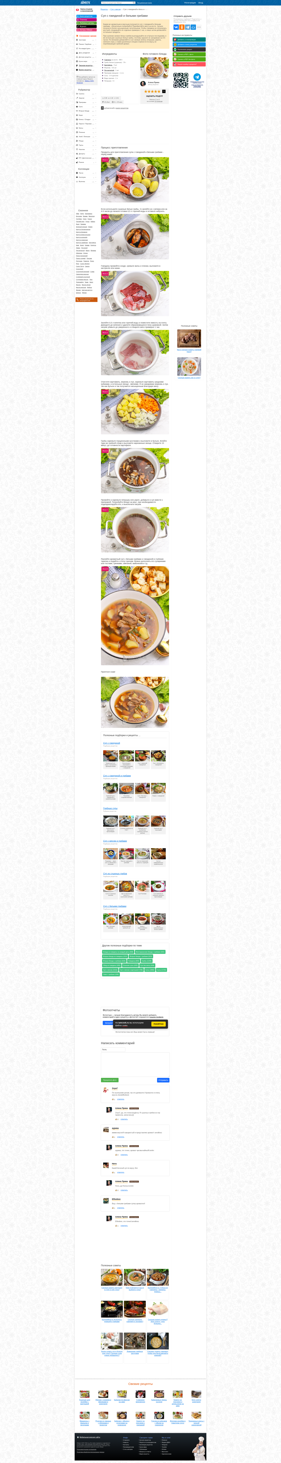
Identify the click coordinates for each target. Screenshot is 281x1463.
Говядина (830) (133, 961)
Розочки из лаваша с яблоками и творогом (103, 1423)
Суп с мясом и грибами (115, 841)
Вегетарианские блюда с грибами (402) (150, 952)
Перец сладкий (81, 258)
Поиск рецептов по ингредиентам (87, 299)
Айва (77, 213)
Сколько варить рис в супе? (189, 378)
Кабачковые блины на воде (159, 1401)
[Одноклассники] (182, 27)
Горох (84, 219)
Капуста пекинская (82, 240)
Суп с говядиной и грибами (117, 775)
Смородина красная (82, 274)
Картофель (92, 242)
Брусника (79, 216)
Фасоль (78, 285)
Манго (88, 250)
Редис (92, 261)
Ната (114, 1164)
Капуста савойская (82, 242)
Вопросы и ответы (145, 1451)
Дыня (77, 224)
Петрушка (79, 261)
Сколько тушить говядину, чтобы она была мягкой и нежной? (157, 1353)
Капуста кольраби (81, 237)
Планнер (83, 20)
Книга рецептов (86, 16)
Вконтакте (165, 1451)
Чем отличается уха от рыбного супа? (135, 1289)
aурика (115, 1128)
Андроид (80, 83)
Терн (90, 279)
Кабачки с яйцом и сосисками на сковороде (121, 1423)
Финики (78, 290)
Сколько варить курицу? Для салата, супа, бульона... (158, 1321)
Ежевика (83, 224)
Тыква (86, 282)
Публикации (143, 1449)
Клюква (87, 245)
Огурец (85, 253)
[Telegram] (187, 27)
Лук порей (84, 248)
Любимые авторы (87, 23)
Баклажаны (88, 213)
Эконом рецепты (86, 65)
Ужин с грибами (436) (111, 974)
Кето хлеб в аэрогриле (196, 1401)
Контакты (126, 1445)
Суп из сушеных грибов (115, 873)
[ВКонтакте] (176, 27)
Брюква (85, 216)
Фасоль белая (86, 285)
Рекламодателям (128, 1447)
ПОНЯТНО (159, 1024)
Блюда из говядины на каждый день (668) (118, 952)
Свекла (87, 266)
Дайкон (93, 221)
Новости (125, 1442)
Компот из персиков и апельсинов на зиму (178, 1403)
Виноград (92, 216)
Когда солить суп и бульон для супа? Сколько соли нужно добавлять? (111, 1353)
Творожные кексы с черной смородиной (196, 1423)
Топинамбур (80, 282)
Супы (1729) (161, 970)
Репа (77, 264)
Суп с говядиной (111, 743)
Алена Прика (153, 82)
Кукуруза (93, 245)
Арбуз (82, 213)
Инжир (90, 227)
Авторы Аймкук (86, 30)
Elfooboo (116, 1199)
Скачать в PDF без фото (186, 59)
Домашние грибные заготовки (135, 1352)
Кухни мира (143, 1447)
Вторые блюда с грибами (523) (141, 956)
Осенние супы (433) (130, 965)
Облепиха (79, 253)
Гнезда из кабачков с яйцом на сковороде (159, 1423)
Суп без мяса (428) (147, 965)
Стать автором (127, 1449)
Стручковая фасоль (82, 279)
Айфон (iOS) (89, 81)
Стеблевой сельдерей (83, 277)
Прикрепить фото (109, 1080)
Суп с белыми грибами (114, 906)
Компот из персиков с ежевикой (140, 1423)
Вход (200, 3)
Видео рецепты (85, 70)
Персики (89, 258)
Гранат (90, 219)
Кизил (82, 245)
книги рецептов (122, 108)
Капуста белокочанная (83, 229)
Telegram (164, 1445)
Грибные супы (110, 808)
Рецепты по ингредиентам (148, 1442)
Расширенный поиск (144, 3)
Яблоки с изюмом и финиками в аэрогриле (103, 1402)
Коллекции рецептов (146, 1445)
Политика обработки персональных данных (90, 1452)
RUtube (164, 1449)
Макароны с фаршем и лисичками (84, 1423)
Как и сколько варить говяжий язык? (189, 351)
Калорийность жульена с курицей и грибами (112, 1321)
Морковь (93, 250)
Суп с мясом (115, 9)
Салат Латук (80, 266)
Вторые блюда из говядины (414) (115, 956)
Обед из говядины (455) (111, 965)
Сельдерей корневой (82, 271)
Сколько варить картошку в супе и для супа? (112, 1289)
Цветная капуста (87, 290)
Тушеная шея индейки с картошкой (84, 1402)
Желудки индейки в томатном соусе (178, 1422)
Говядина (107, 60)
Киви (77, 245)
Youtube (164, 1447)
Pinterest (164, 1440)
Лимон (78, 248)
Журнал (83, 26)
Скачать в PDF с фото (185, 54)
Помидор (86, 261)
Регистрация (190, 3)
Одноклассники (166, 1454)
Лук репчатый (80, 250)
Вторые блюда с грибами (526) (114, 961)
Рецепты (104, 9)
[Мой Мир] (193, 27)
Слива (92, 271)
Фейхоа (89, 287)
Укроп (91, 282)
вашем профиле (156, 1017)
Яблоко (84, 293)
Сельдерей (79, 269)
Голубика (79, 219)
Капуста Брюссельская (83, 235)
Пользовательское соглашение (86, 1449)
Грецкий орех (80, 221)
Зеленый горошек (81, 227)
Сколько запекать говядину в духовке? (134, 1321)
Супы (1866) (149, 970)
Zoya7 (115, 1088)
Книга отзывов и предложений (86, 10)
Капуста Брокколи (81, 232)
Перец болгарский (81, 256)
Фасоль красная (81, 287)
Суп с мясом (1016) (110, 970)
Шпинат (78, 293)
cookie (124, 1025)
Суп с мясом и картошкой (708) (131, 970)
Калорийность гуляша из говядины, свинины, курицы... (158, 1290)
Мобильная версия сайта (90, 1437)
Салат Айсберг (85, 264)
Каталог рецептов (145, 1440)
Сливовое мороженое (140, 1401)
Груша (87, 221)
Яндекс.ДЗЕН (166, 1442)
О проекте (126, 1440)
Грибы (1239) (146, 961)
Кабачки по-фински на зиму (122, 1401)
